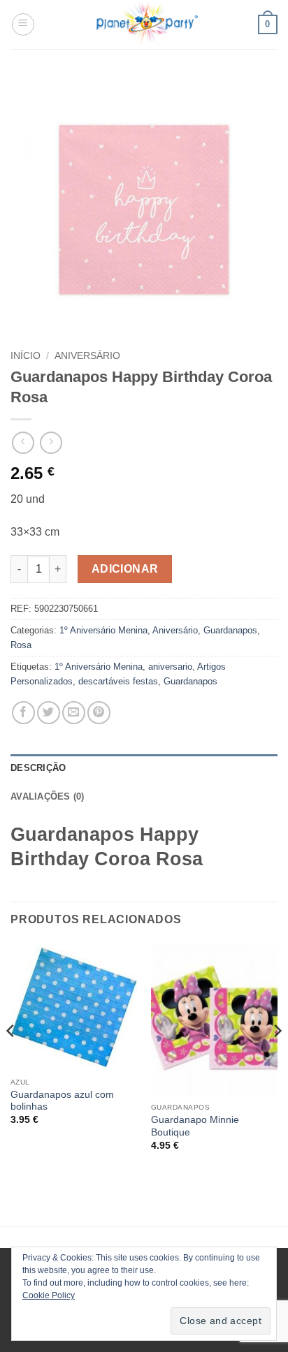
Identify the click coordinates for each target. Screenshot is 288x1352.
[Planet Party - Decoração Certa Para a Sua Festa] (146, 24)
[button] (23, 24)
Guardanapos (230, 630)
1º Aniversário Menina (103, 630)
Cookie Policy (48, 1295)
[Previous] (11, 1059)
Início (25, 356)
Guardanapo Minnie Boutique (195, 1126)
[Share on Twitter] (48, 712)
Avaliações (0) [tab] (47, 796)
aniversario (170, 666)
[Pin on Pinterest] (98, 712)
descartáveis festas (118, 681)
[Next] (276, 1059)
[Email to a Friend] (73, 712)
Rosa (20, 645)
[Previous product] (51, 442)
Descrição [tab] (38, 768)
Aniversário (87, 356)
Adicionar (125, 569)
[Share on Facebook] (23, 712)
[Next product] (23, 442)
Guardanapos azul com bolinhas (62, 1100)
